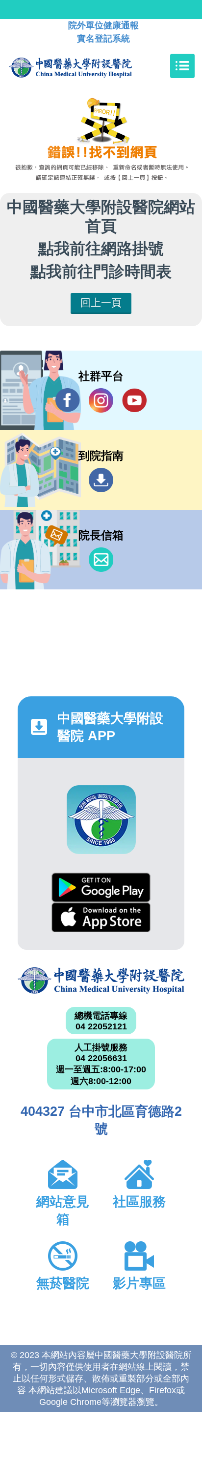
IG (101, 400)
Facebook (67, 400)
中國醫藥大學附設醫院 (101, 980)
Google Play (101, 887)
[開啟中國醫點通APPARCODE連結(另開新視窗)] (101, 819)
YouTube (134, 400)
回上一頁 (101, 302)
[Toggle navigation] (182, 66)
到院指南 (101, 480)
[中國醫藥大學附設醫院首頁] (85, 66)
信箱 (101, 559)
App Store (101, 917)
